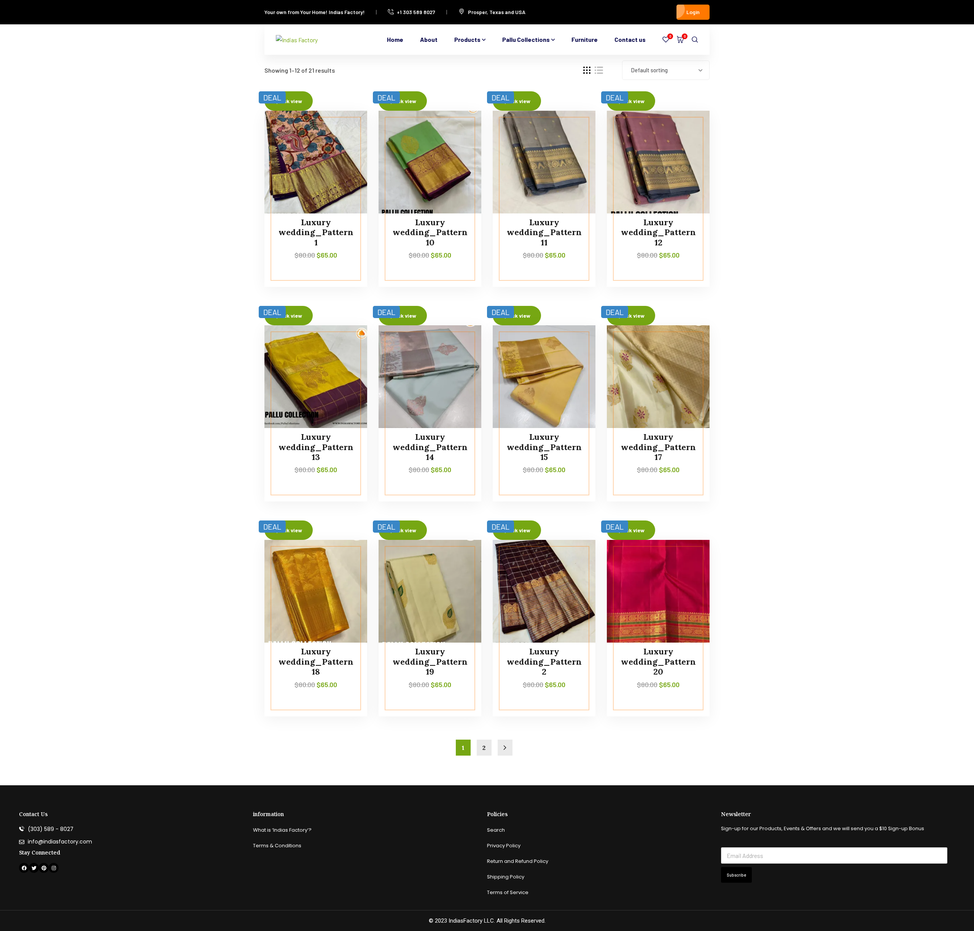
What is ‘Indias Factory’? (282, 830)
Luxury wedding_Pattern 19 (430, 661)
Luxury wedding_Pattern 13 (316, 446)
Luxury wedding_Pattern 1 (316, 232)
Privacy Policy (503, 845)
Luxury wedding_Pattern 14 (430, 446)
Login (693, 12)
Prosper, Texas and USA (496, 12)
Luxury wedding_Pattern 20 (658, 661)
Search (496, 830)
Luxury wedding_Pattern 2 (544, 661)
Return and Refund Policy (517, 861)
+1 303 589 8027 (416, 12)
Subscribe (736, 874)
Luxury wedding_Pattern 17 (658, 446)
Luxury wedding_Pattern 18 (316, 661)
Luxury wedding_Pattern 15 (544, 446)
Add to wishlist (347, 145)
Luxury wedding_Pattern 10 (430, 232)
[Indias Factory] (297, 39)
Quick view (347, 163)
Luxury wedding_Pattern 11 (544, 232)
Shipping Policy (505, 876)
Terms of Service (507, 892)
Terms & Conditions (277, 845)
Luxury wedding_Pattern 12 (658, 232)
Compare (347, 128)
